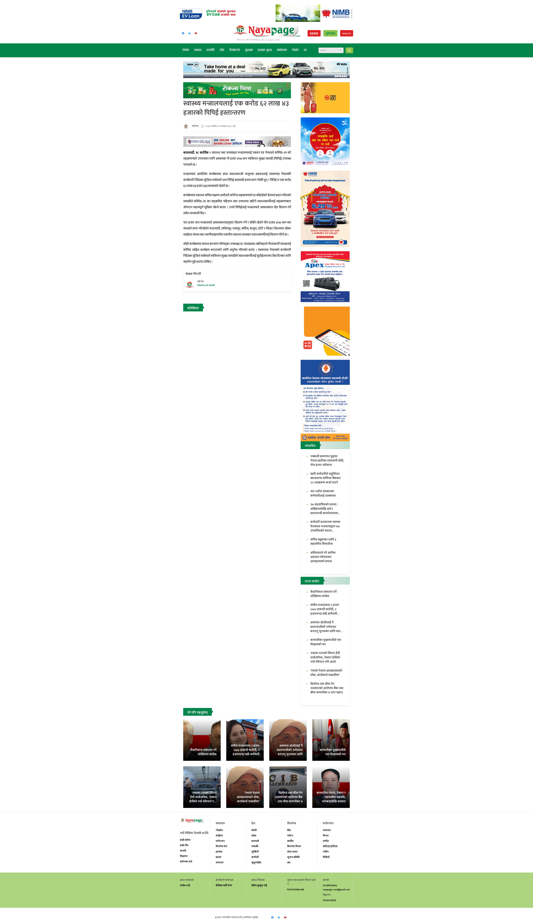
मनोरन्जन (282, 50)
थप (305, 50)
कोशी (254, 830)
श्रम (288, 862)
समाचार (198, 50)
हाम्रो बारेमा (185, 840)
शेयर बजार (292, 852)
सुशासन (249, 50)
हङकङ (314, 33)
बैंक (289, 830)
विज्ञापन (184, 856)
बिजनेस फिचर (294, 846)
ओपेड (221, 50)
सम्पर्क (183, 851)
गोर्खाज (295, 50)
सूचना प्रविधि (293, 857)
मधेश (253, 835)
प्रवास (218, 857)
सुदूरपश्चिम (256, 862)
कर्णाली (255, 857)
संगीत (326, 841)
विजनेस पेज (234, 50)
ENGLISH (346, 33)
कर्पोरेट (290, 841)
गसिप (326, 852)
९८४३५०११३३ (329, 900)
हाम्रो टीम (184, 845)
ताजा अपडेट (312, 581)
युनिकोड (330, 33)
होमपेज (185, 50)
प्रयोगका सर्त (186, 861)
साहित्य (219, 835)
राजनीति (210, 50)
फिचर (326, 835)
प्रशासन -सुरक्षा (265, 50)
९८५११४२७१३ (330, 885)
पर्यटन (290, 835)
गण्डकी (254, 846)
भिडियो (326, 857)
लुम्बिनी (255, 852)
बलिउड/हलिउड (330, 846)
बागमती (255, 841)
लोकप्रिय (310, 446)
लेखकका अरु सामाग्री (206, 285)
